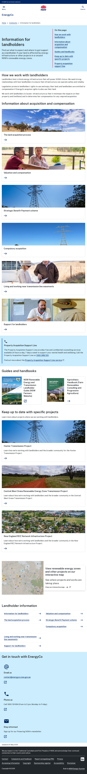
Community (13, 23)
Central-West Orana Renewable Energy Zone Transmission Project (36, 491)
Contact (5, 759)
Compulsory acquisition (15, 248)
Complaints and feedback (21, 759)
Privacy (60, 759)
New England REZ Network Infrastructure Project (28, 536)
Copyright (27, 763)
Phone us (8, 700)
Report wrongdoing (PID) (44, 759)
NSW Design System (77, 769)
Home (4, 23)
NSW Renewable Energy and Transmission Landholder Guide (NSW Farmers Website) (32, 388)
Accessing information (11, 763)
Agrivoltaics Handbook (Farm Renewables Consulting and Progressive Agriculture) (75, 386)
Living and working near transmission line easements (29, 286)
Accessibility (59, 763)
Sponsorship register (42, 763)
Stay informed (11, 727)
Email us (8, 672)
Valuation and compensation (17, 173)
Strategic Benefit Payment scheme (21, 210)
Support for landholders (15, 324)
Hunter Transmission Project (17, 446)
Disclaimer (71, 763)
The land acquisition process (17, 135)
